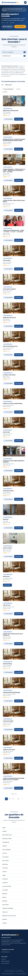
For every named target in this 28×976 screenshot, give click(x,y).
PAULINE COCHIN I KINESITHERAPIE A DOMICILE (13, 461)
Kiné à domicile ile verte (10, 346)
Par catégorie (8, 26)
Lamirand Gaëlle (8, 721)
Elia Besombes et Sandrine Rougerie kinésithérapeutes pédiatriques (14, 139)
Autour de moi (20, 26)
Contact (22, 971)
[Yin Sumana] (14, 250)
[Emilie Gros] (14, 566)
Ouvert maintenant (8, 89)
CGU (14, 970)
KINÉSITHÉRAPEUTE (8, 108)
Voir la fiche (18, 119)
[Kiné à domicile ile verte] (14, 336)
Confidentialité (19, 970)
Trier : (3, 85)
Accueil (3, 22)
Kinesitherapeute (11, 2)
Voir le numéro (9, 119)
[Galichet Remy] (14, 654)
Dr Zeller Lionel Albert (9, 375)
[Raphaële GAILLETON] (14, 308)
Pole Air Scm (6, 605)
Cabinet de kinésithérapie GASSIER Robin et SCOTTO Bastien (13, 778)
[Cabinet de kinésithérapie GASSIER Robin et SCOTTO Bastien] (14, 768)
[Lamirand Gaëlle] (14, 711)
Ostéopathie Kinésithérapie (11, 692)
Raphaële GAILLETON (9, 317)
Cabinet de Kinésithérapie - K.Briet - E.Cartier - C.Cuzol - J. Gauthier (13, 231)
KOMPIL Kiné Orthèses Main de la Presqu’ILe (13, 634)
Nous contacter (5, 963)
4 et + (19, 89)
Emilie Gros (6, 576)
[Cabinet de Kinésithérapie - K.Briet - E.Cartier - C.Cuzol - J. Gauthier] (14, 220)
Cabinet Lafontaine (9, 749)
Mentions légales (5, 961)
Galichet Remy (7, 664)
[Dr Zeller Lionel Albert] (14, 365)
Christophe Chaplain (9, 289)
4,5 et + (5, 92)
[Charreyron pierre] (14, 481)
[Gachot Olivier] (14, 538)
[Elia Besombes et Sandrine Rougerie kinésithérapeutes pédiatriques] (14, 129)
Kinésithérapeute (5, 952)
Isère (7, 22)
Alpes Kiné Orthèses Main (10, 110)
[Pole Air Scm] (14, 595)
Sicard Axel (6, 432)
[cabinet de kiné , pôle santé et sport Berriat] (14, 190)
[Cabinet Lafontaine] (14, 740)
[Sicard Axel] (14, 422)
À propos (3, 959)
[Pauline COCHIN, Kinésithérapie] (14, 393)
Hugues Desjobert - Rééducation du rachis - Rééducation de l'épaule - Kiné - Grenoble (14, 170)
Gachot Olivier (7, 548)
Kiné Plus (5, 519)
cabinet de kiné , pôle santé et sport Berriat (14, 201)
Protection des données (9, 971)
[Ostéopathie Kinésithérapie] (14, 682)
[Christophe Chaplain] (14, 279)
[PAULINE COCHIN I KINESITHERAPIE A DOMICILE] (14, 451)
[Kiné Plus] (14, 509)
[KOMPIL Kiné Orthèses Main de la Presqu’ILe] (14, 624)
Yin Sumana (6, 260)
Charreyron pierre (8, 491)
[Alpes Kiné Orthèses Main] (14, 100)
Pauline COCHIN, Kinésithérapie (12, 403)
